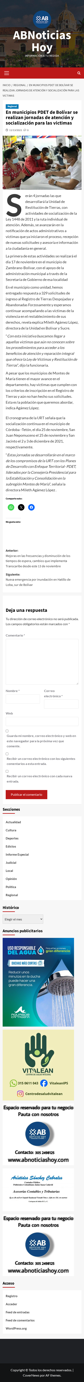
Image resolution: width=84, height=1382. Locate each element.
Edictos (11, 846)
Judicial (11, 862)
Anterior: (38, 558)
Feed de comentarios (20, 1320)
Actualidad (13, 822)
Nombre (13, 691)
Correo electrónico (53, 693)
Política (11, 887)
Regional (12, 106)
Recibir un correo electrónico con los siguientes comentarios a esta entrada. (41, 761)
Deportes (12, 838)
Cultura (11, 830)
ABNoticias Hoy (42, 41)
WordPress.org (16, 1328)
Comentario (15, 635)
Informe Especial (17, 854)
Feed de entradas (18, 1312)
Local (9, 870)
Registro (12, 1296)
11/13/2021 (15, 130)
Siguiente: (38, 579)
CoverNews (31, 1375)
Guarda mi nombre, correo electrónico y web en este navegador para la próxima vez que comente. (41, 741)
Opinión (11, 879)
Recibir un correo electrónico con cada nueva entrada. (39, 778)
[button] (7, 72)
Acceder (11, 1304)
